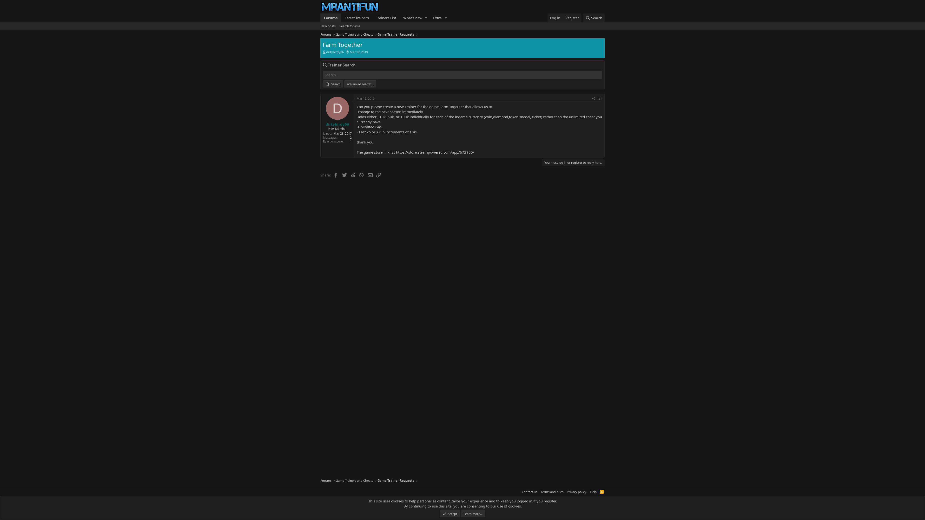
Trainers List (386, 17)
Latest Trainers (357, 17)
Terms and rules (552, 492)
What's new (412, 17)
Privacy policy (576, 492)
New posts (328, 26)
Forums (330, 17)
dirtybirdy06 (335, 52)
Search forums (349, 26)
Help (593, 492)
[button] (426, 17)
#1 (600, 99)
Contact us (529, 492)
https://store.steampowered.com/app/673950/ (435, 152)
